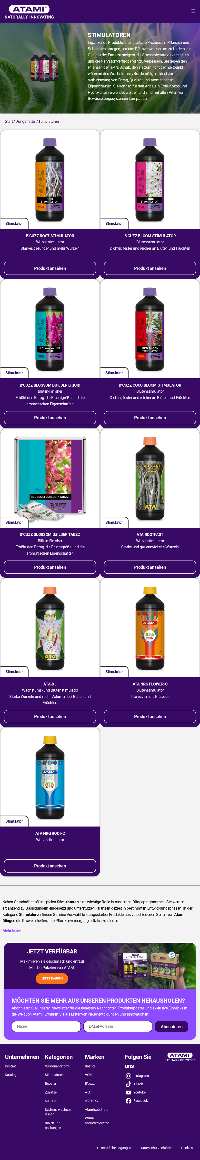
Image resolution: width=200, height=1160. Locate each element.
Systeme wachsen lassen (58, 1112)
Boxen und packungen (53, 1125)
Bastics (90, 1066)
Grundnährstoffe (57, 1066)
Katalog (10, 1075)
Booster (50, 1083)
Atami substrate (96, 1110)
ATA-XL (49, 684)
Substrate (52, 1101)
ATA (87, 1092)
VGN (88, 1075)
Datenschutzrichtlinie (156, 1148)
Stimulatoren (54, 1075)
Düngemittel (25, 121)
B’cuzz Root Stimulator (50, 236)
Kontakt (11, 1066)
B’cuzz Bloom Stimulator (150, 236)
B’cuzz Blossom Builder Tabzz (50, 534)
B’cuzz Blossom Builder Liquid (50, 385)
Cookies (187, 1148)
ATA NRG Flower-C (150, 684)
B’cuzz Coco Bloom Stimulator (150, 385)
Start (9, 121)
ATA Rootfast (150, 534)
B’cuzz (89, 1083)
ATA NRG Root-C (50, 833)
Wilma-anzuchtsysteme (97, 1120)
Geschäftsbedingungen (114, 1148)
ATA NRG (91, 1101)
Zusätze (51, 1092)
